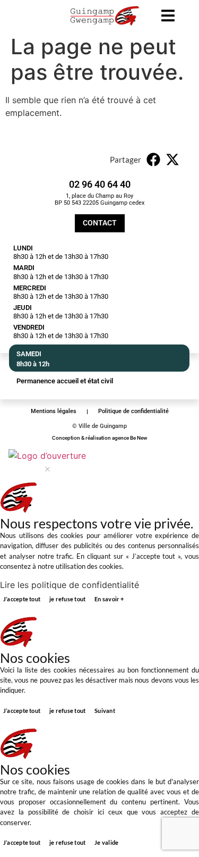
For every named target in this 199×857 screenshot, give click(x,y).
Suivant (104, 710)
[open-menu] (168, 17)
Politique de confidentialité (133, 411)
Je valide (106, 842)
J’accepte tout (21, 598)
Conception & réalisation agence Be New (99, 438)
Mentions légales (53, 411)
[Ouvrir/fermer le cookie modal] (47, 462)
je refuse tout (67, 598)
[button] (153, 159)
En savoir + (109, 598)
